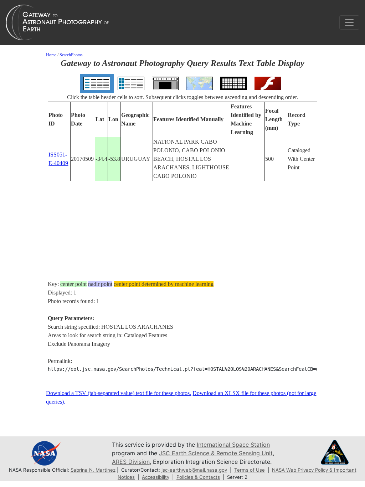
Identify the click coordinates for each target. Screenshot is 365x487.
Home (51, 54)
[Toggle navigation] (349, 22)
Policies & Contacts (198, 477)
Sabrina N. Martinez (93, 470)
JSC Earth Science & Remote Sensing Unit (216, 453)
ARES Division (131, 461)
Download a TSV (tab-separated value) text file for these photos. (118, 393)
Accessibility (155, 477)
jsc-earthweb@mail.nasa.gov (194, 470)
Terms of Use (249, 470)
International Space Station (233, 444)
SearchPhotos (71, 54)
